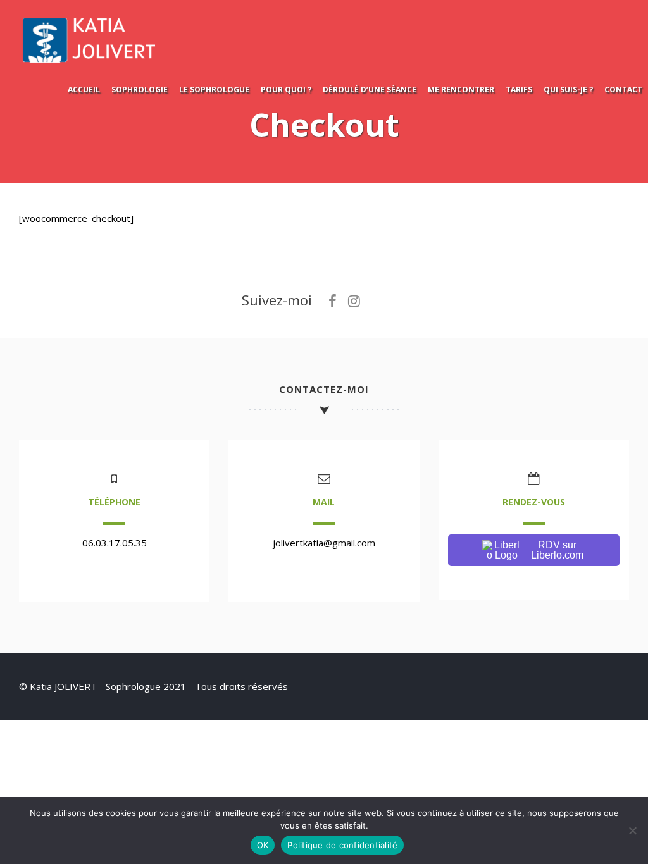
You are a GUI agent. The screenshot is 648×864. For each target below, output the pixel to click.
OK (263, 845)
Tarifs (519, 89)
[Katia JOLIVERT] (98, 61)
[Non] (632, 830)
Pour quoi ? (286, 89)
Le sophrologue (214, 89)
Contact (623, 89)
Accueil (84, 89)
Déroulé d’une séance (369, 89)
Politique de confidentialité (342, 845)
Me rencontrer (461, 89)
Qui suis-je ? (568, 89)
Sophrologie (139, 89)
